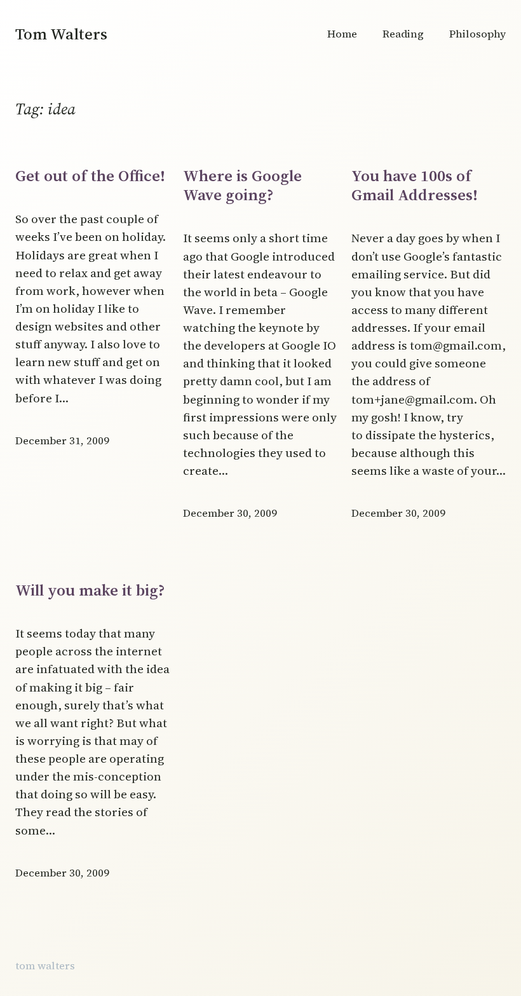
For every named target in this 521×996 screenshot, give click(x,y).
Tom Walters (61, 33)
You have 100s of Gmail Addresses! (414, 185)
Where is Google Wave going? (242, 185)
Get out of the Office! (90, 175)
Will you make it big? (90, 589)
